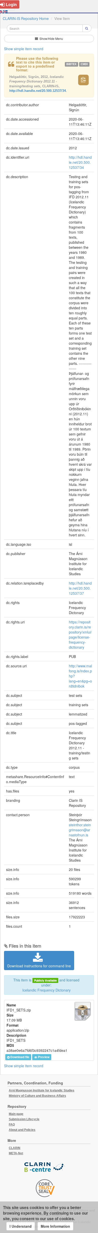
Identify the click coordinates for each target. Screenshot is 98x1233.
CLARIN (14, 1148)
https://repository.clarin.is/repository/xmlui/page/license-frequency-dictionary (80, 634)
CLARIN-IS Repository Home (26, 18)
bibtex (71, 64)
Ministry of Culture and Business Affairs (37, 1096)
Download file (19, 1057)
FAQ (12, 1124)
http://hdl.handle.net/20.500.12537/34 (37, 91)
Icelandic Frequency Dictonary (46, 990)
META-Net (16, 1153)
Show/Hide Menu (51, 38)
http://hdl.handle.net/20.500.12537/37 (80, 588)
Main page (16, 1114)
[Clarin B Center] (45, 1167)
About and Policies (22, 1130)
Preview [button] (44, 1057)
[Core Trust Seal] (45, 1188)
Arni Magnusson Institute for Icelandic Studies (41, 1090)
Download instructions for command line (39, 965)
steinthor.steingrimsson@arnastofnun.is (80, 829)
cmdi (84, 64)
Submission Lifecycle (24, 1119)
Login (11, 4)
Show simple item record (23, 48)
